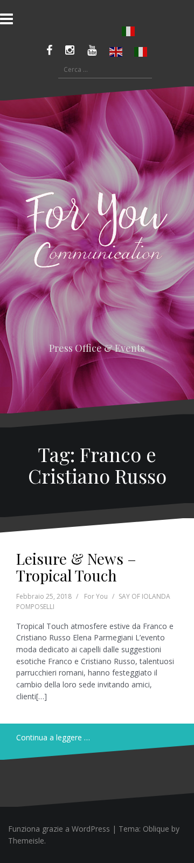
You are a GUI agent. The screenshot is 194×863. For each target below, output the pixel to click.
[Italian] (129, 31)
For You (96, 596)
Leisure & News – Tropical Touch (76, 566)
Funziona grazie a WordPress (59, 829)
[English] (116, 52)
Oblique (156, 829)
